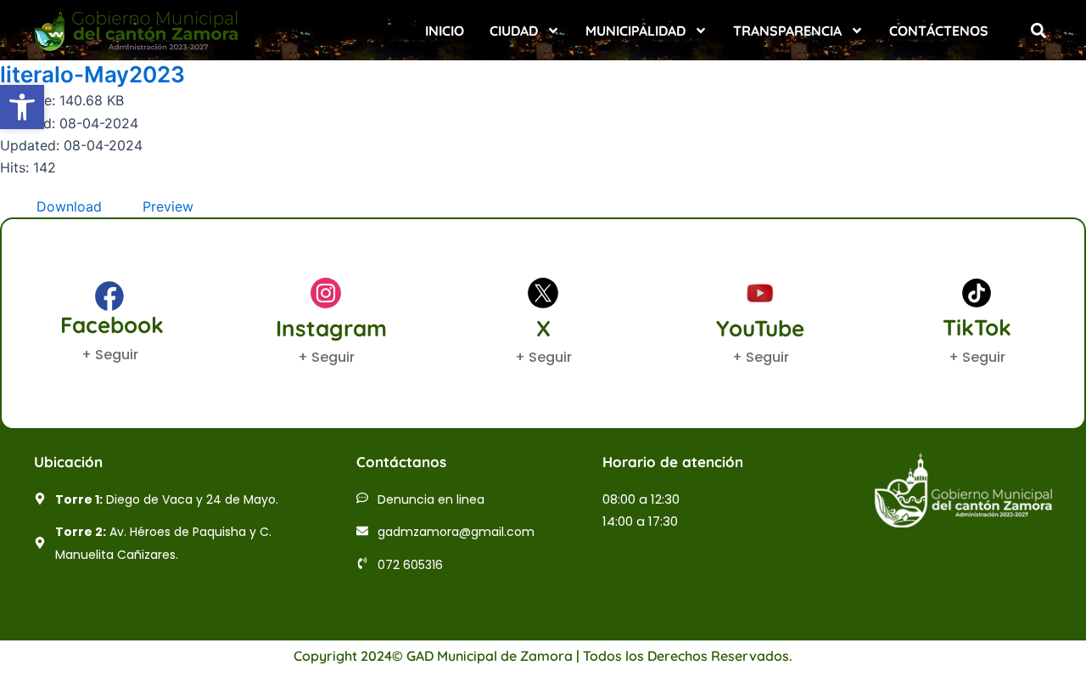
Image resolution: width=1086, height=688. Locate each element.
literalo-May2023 (92, 74)
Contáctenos (938, 30)
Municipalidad (635, 30)
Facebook (112, 325)
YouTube (760, 328)
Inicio (444, 30)
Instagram (331, 328)
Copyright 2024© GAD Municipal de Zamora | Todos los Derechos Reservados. (543, 655)
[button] (1038, 30)
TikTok (977, 327)
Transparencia (787, 30)
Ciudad (514, 30)
